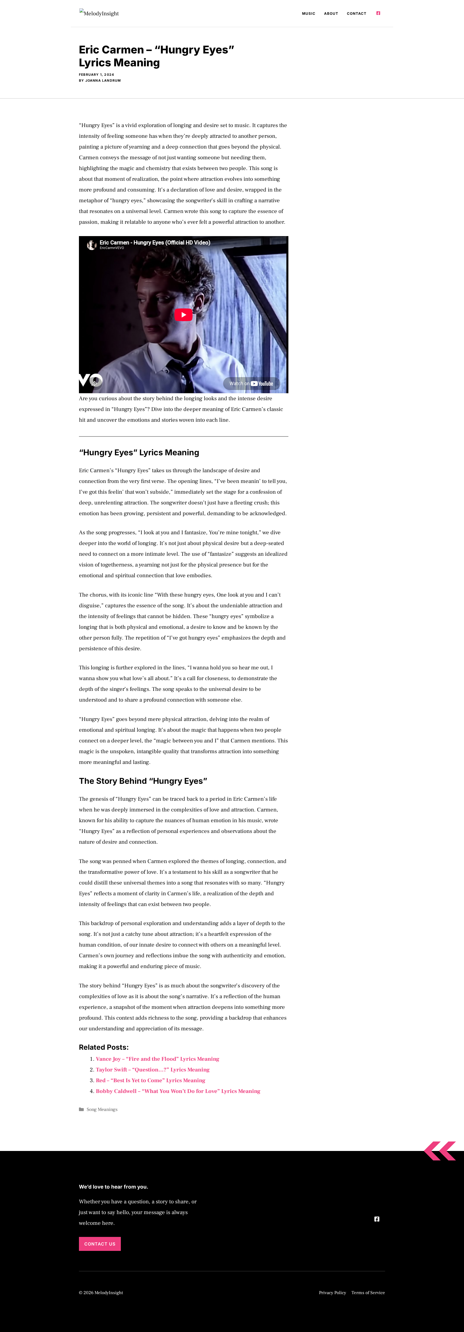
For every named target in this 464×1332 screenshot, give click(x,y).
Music (309, 13)
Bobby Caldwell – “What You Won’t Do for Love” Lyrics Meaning (178, 1091)
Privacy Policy (332, 1293)
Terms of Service (368, 1293)
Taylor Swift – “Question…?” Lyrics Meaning (153, 1069)
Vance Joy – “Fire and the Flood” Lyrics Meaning (157, 1059)
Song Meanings (102, 1109)
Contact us (99, 1244)
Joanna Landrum (103, 80)
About (331, 13)
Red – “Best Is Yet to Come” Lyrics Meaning (150, 1080)
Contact (357, 13)
